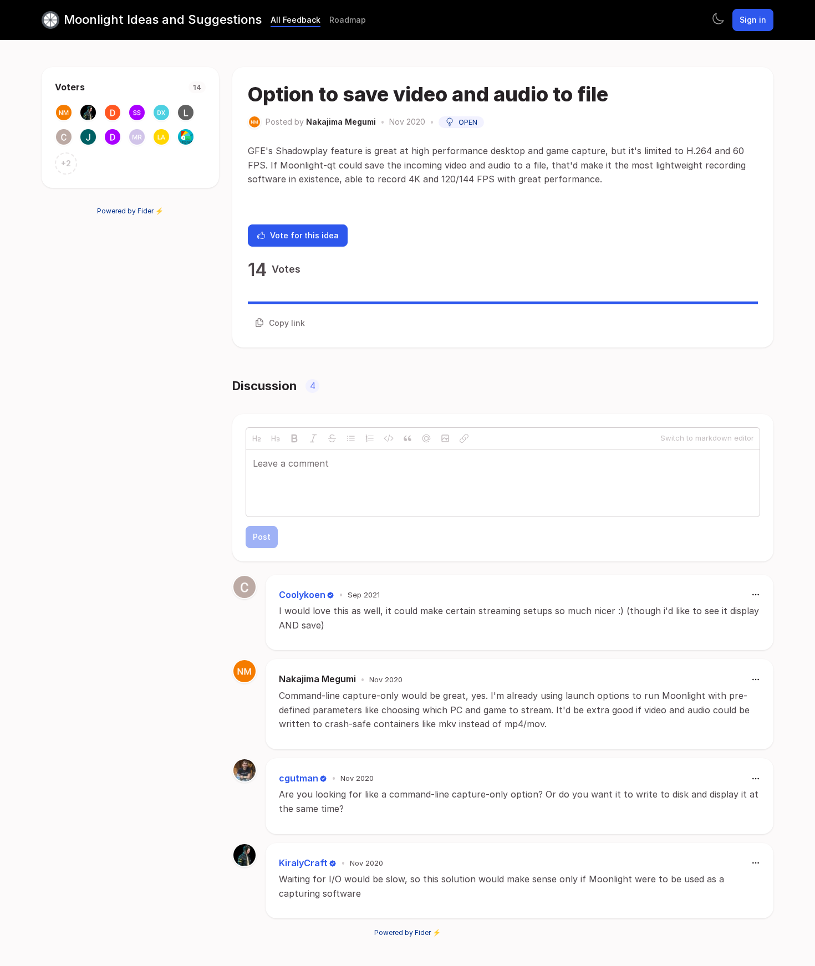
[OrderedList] (369, 438)
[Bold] (294, 438)
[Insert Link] (464, 438)
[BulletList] (351, 438)
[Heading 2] (256, 438)
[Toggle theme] (718, 20)
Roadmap (347, 19)
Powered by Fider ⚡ (130, 211)
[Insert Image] (445, 438)
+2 (66, 163)
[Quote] (407, 438)
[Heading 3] (275, 438)
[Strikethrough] (332, 438)
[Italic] (313, 438)
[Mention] (426, 438)
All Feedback (295, 19)
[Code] (388, 438)
